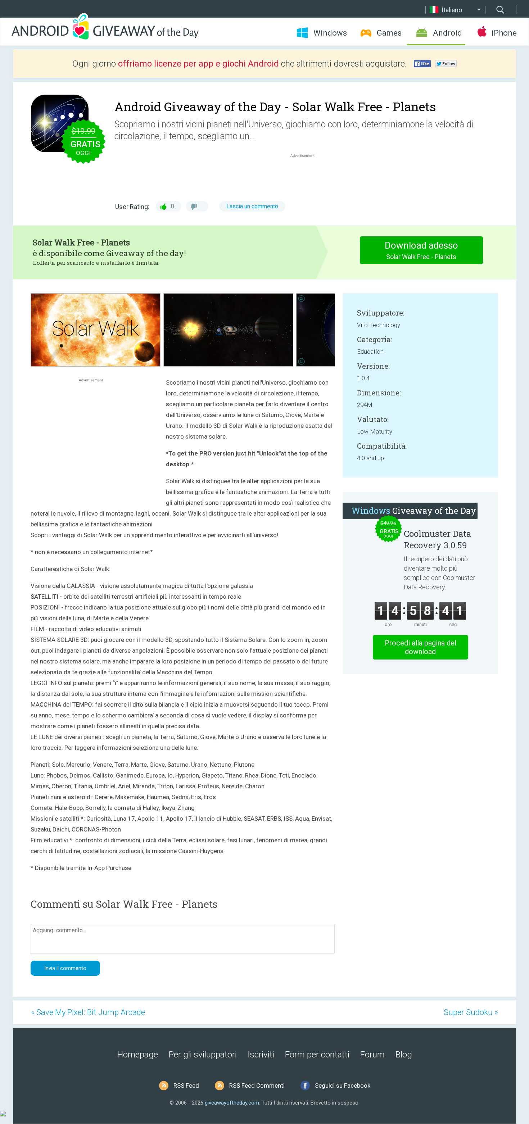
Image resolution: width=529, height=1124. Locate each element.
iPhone (504, 32)
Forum (372, 1055)
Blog (403, 1055)
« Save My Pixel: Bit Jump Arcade (88, 1012)
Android (447, 32)
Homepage (137, 1055)
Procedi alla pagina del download (420, 647)
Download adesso (421, 250)
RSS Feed (186, 1085)
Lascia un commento (252, 206)
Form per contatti (317, 1055)
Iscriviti (261, 1055)
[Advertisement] (306, 176)
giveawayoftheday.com (232, 1103)
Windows (330, 32)
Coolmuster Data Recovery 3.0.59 (437, 539)
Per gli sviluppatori (203, 1055)
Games (389, 32)
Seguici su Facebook (342, 1085)
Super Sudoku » (471, 1012)
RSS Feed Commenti (257, 1085)
